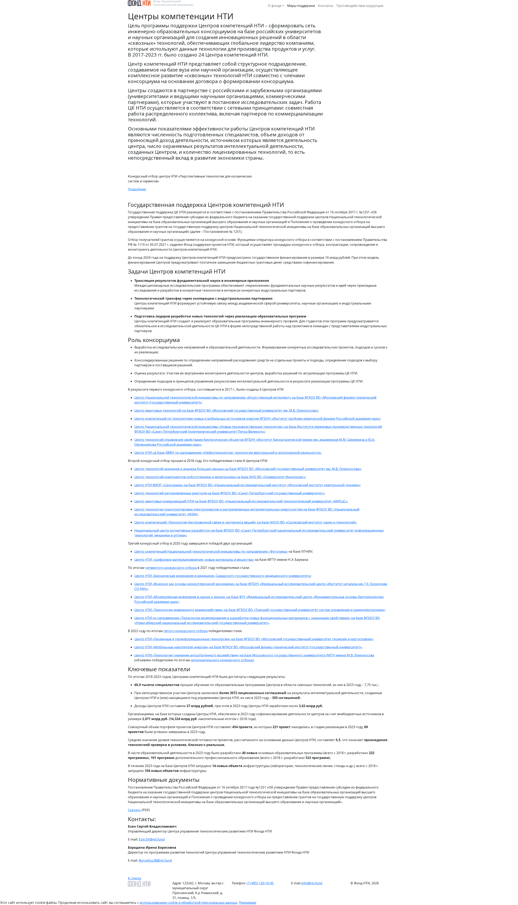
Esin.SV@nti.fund (152, 839)
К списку (134, 878)
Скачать (134, 810)
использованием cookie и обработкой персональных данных (188, 902)
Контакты (325, 5)
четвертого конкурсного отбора (171, 567)
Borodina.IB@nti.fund (155, 860)
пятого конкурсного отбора (185, 631)
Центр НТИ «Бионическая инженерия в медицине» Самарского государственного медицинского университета (222, 576)
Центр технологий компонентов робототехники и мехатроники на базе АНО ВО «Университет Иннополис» (219, 477)
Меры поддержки (301, 5)
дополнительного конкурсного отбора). (222, 660)
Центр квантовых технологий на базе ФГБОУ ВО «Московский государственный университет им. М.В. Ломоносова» (226, 410)
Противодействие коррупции (359, 5)
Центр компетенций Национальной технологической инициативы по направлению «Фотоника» (211, 551)
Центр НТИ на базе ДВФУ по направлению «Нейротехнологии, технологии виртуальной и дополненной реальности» (227, 452)
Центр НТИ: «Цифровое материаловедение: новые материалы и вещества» (194, 559)
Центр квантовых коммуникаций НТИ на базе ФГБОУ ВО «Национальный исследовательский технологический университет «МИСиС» (240, 501)
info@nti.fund (311, 883)
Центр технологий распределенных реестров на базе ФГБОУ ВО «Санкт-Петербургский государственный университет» (229, 493)
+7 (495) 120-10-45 (260, 883)
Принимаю (247, 902)
